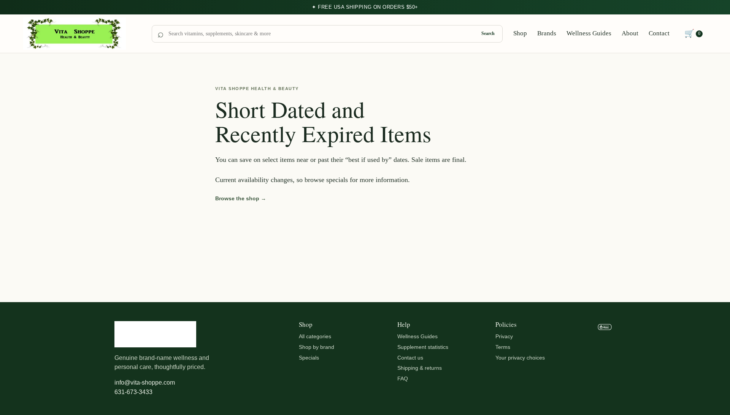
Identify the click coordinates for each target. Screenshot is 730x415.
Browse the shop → (240, 198)
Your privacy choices (520, 358)
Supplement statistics (422, 347)
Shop (520, 33)
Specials (309, 358)
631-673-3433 (133, 392)
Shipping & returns (419, 368)
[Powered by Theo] (605, 359)
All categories (315, 336)
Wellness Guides (589, 33)
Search (488, 33)
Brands (546, 33)
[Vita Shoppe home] (82, 33)
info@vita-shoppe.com (144, 382)
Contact (659, 33)
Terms (502, 347)
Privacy (504, 336)
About (630, 33)
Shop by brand (316, 347)
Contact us (410, 358)
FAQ (402, 378)
